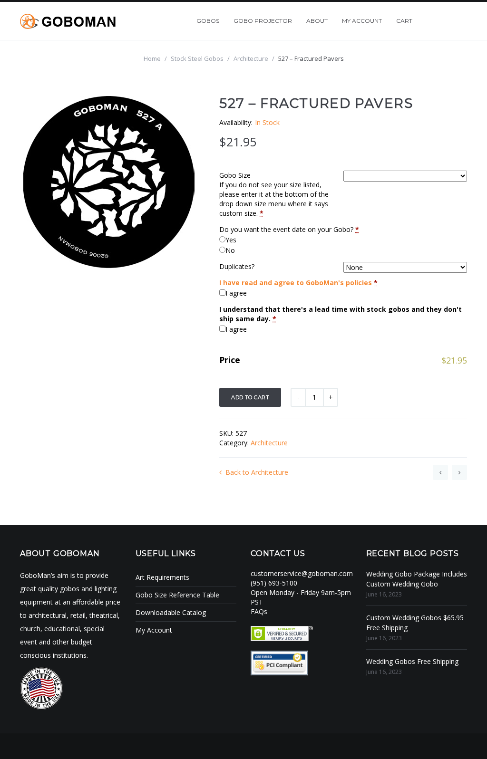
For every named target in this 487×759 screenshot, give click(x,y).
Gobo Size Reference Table (177, 594)
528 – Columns (459, 472)
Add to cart (250, 397)
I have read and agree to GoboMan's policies (295, 282)
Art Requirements (162, 577)
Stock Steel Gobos (197, 58)
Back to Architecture (256, 472)
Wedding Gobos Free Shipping (412, 661)
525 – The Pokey (440, 472)
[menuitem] (207, 21)
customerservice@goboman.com (302, 573)
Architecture (251, 58)
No (230, 250)
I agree (236, 293)
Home (152, 58)
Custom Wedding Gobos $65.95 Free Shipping (415, 622)
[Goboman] (68, 20)
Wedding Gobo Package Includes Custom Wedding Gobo (416, 578)
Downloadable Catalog (171, 612)
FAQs (259, 611)
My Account (154, 629)
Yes (230, 239)
